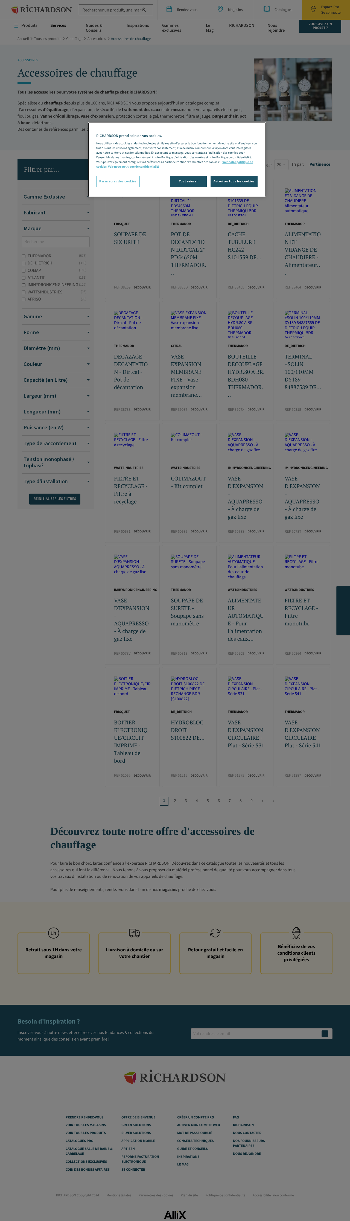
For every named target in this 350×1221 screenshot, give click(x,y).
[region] (177, 159)
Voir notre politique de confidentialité (133, 167)
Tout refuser (188, 181)
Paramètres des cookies (118, 181)
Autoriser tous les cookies (234, 181)
